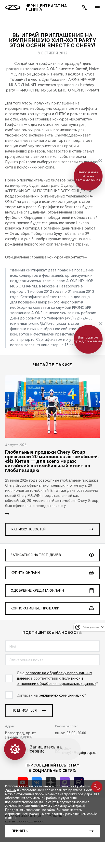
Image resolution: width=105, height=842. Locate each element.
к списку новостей (28, 529)
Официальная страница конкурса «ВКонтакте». (46, 257)
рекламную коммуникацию (61, 695)
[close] (102, 627)
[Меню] (97, 7)
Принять (19, 831)
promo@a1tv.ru (42, 324)
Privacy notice (91, 627)
